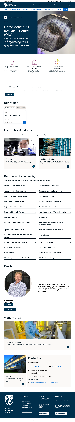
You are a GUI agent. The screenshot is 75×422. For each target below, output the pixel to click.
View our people (9, 309)
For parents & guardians (26, 409)
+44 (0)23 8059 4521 (35, 366)
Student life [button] (41, 4)
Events (66, 1)
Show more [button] (9, 94)
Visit (51, 1)
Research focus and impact (18, 81)
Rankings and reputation (49, 9)
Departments (58, 1)
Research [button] (49, 4)
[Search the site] (68, 5)
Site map (32, 420)
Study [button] (34, 4)
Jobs (70, 420)
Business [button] (56, 4)
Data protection (49, 420)
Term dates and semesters (36, 9)
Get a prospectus (60, 413)
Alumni (54, 1)
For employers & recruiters (27, 407)
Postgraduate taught (9, 107)
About (49, 1)
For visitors (24, 399)
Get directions (43, 413)
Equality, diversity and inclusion (50, 81)
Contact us (59, 9)
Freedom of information (58, 420)
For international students (27, 411)
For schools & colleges (26, 403)
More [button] (65, 9)
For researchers (25, 405)
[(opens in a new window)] (56, 401)
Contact (69, 1)
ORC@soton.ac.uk (56, 366)
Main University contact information (38, 382)
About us (6, 9)
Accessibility (37, 420)
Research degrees (21, 107)
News (63, 1)
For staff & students (26, 401)
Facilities (29, 81)
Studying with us (37, 81)
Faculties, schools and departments (20, 9)
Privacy (43, 420)
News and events (55, 382)
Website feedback (25, 414)
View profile (8, 304)
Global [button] (62, 4)
